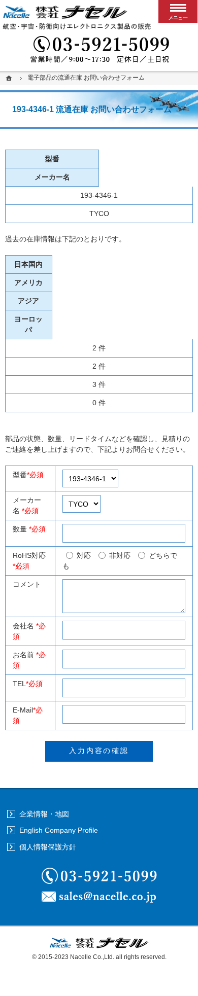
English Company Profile (58, 830)
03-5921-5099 (99, 50)
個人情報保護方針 (47, 847)
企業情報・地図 (44, 814)
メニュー (177, 11)
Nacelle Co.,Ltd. (92, 957)
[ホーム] (10, 78)
